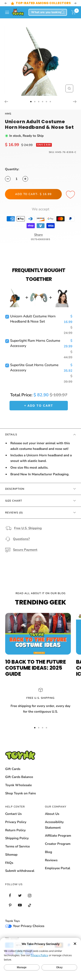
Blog (48, 852)
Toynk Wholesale (18, 785)
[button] (73, 12)
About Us (52, 814)
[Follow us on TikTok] (29, 905)
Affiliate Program (58, 835)
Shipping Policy (17, 838)
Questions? (21, 539)
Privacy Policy (15, 822)
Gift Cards (12, 769)
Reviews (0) (14, 512)
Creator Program (57, 844)
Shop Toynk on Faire (20, 793)
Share (38, 235)
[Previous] (6, 101)
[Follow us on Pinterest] (10, 905)
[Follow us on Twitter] (20, 895)
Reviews (51, 860)
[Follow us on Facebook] (10, 895)
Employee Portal (57, 868)
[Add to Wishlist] (71, 194)
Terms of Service (17, 846)
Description (14, 489)
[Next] (75, 101)
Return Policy (15, 830)
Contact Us (13, 814)
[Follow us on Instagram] (29, 895)
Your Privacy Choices (28, 926)
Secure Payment (25, 550)
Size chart (13, 500)
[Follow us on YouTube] (20, 905)
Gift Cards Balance (19, 777)
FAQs (9, 863)
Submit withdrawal (19, 871)
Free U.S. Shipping (28, 528)
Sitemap (11, 854)
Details (11, 434)
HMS (8, 113)
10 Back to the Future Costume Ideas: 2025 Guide (35, 667)
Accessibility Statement (54, 825)
